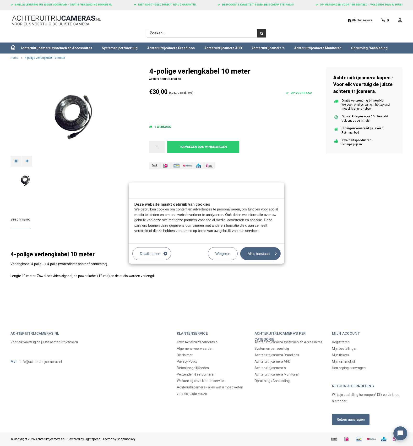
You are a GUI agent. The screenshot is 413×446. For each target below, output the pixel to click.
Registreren (341, 342)
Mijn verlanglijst (343, 361)
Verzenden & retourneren (196, 374)
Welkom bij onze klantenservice (200, 381)
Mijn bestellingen (344, 348)
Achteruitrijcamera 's (268, 48)
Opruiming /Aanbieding (369, 48)
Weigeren (222, 253)
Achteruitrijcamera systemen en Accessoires (56, 48)
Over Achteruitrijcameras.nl (197, 342)
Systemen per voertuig (120, 48)
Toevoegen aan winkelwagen (203, 147)
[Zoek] (261, 33)
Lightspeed (92, 439)
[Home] (13, 48)
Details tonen (150, 253)
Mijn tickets (340, 355)
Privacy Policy (187, 361)
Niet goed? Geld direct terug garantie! (167, 4)
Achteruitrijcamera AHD (223, 48)
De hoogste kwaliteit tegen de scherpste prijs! (258, 4)
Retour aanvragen (351, 419)
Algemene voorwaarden (195, 348)
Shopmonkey (126, 439)
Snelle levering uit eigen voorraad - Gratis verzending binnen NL (63, 4)
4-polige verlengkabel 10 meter (45, 57)
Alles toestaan (259, 253)
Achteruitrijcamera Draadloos (171, 48)
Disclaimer (185, 355)
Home (14, 57)
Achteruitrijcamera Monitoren (318, 48)
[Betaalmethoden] (154, 165)
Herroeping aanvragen (349, 368)
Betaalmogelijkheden (193, 368)
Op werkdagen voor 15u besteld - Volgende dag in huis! (361, 4)
